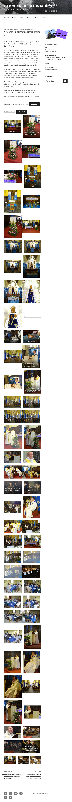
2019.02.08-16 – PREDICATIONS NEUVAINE (16, 104)
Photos (45, 17)
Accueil (6, 17)
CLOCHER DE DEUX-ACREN (28, 6)
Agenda (14, 17)
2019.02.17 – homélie (9, 112)
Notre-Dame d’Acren (33, 17)
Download (34, 104)
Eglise (21, 17)
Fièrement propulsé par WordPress (40, 793)
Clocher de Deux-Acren (24, 29)
